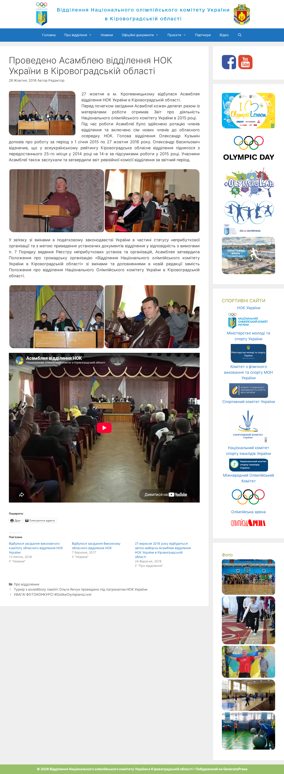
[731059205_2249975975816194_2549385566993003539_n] (248, 593)
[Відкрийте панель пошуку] (239, 35)
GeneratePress (235, 769)
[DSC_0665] (248, 643)
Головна (48, 35)
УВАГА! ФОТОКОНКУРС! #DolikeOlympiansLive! (52, 594)
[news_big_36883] (248, 676)
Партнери (203, 35)
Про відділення (26, 584)
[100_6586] (248, 709)
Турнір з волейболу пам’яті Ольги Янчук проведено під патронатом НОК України (80, 589)
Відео (224, 35)
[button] (56, 201)
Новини (107, 35)
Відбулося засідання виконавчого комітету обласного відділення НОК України (36, 548)
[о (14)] (248, 748)
